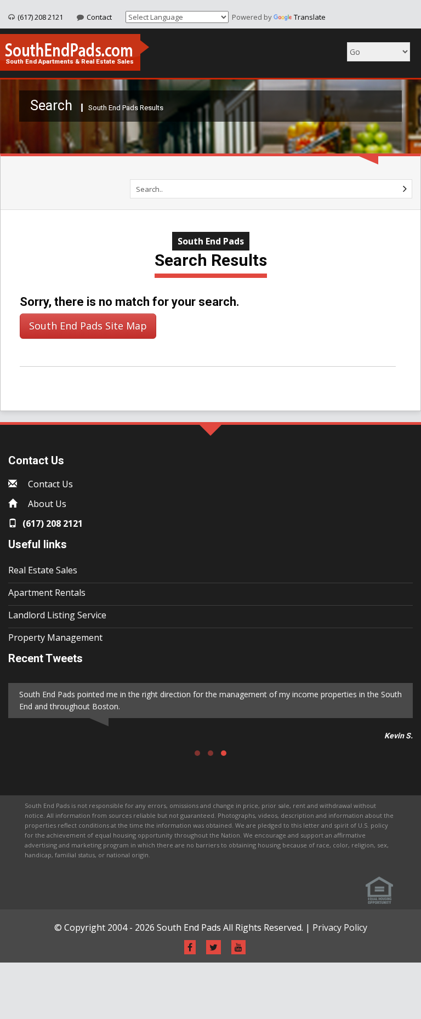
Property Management (55, 637)
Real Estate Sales (42, 570)
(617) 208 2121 (40, 17)
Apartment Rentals (47, 593)
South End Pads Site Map (88, 325)
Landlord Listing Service (57, 615)
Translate (310, 17)
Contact (99, 17)
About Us (47, 504)
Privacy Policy (339, 927)
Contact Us (50, 484)
